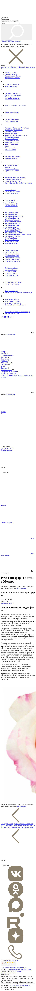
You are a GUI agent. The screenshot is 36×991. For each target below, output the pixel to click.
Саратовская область (12, 254)
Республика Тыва (11, 238)
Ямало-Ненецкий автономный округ (17, 312)
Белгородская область (12, 84)
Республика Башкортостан (14, 216)
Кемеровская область (12, 137)
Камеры (3, 352)
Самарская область (11, 250)
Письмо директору (16, 969)
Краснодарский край (12, 142)
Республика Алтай (11, 214)
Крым (7, 146)
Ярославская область (12, 313)
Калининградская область (13, 130)
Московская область (11, 169)
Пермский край (10, 202)
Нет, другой (14, 21)
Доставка (4, 361)
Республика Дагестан (12, 220)
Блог (2, 366)
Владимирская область (12, 93)
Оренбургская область (12, 191)
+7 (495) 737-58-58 (7, 317)
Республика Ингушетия (13, 222)
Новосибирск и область (27, 67)
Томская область (10, 272)
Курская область (10, 150)
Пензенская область (11, 200)
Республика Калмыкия (12, 223)
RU (2, 413)
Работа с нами (6, 362)
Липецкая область (11, 158)
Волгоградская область (12, 95)
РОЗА (3, 41)
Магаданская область (12, 165)
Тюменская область (11, 275)
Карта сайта (27, 969)
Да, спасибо (5, 21)
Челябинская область (12, 299)
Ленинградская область (13, 156)
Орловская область (11, 193)
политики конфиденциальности (19, 985)
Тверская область (10, 270)
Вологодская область (12, 97)
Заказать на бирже (7, 603)
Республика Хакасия (12, 240)
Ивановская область (11, 119)
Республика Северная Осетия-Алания (18, 234)
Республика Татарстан (12, 236)
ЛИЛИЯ (8, 41)
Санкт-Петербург (12, 67)
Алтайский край (10, 72)
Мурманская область (12, 171)
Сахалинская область (12, 256)
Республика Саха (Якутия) (14, 232)
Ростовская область (11, 241)
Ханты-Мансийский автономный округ (18, 292)
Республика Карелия (12, 225)
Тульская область (10, 273)
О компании (5, 359)
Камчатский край (11, 133)
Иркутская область (11, 121)
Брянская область (11, 86)
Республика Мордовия (12, 231)
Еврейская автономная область (15, 105)
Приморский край (11, 204)
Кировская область (11, 139)
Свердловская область (12, 257)
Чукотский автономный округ (15, 305)
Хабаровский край (11, 291)
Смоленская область (12, 259)
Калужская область (11, 131)
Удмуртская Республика (13, 282)
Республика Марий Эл (12, 229)
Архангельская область (13, 76)
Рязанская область (11, 243)
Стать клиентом (6, 370)
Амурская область (11, 74)
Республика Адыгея (11, 212)
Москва (3, 67)
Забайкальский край (12, 112)
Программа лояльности (9, 371)
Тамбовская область (11, 268)
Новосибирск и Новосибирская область (18, 183)
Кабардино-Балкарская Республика (17, 128)
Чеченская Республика (12, 301)
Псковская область (11, 206)
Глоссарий (4, 364)
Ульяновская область (12, 284)
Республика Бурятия (12, 218)
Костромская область (12, 140)
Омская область (10, 190)
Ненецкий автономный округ (15, 177)
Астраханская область (12, 78)
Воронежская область (12, 99)
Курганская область (11, 148)
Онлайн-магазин (6, 450)
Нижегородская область (13, 179)
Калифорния (10, 334)
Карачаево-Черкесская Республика (16, 135)
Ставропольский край (12, 261)
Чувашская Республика (13, 303)
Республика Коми (11, 227)
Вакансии (4, 368)
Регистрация (21, 588)
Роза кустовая (16, 41)
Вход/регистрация (20, 375)
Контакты (4, 357)
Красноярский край (11, 144)
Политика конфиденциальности (12, 967)
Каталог (4, 353)
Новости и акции (7, 355)
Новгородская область (12, 181)
